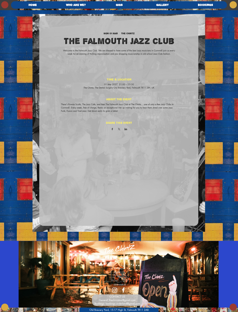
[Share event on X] (119, 129)
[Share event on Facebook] (112, 129)
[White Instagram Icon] (114, 290)
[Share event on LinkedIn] (126, 129)
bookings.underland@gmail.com (123, 303)
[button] (76, 5)
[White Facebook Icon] (123, 290)
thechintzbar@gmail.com (122, 300)
